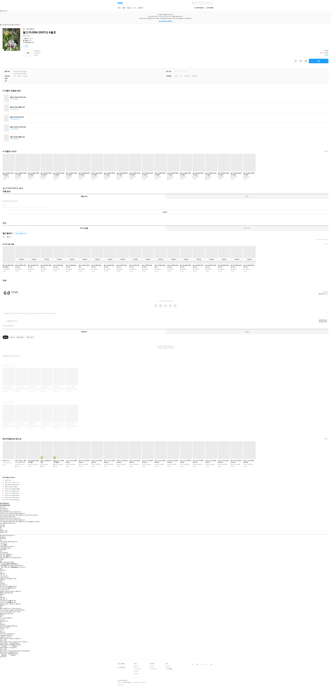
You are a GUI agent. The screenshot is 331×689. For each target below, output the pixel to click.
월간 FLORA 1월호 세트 (160, 266)
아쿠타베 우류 (7, 462)
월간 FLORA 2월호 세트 (147, 266)
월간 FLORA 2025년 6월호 (185, 174)
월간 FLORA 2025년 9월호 (147, 174)
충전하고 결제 (3, 592)
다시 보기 (8, 637)
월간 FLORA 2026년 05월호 (46, 174)
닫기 (4, 619)
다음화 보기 (3, 637)
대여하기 (2, 627)
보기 (1, 619)
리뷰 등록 (322, 321)
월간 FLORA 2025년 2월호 (236, 174)
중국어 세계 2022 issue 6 (122, 461)
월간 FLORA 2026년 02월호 (84, 174)
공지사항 (122, 667)
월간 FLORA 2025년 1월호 (248, 174)
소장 (318, 61)
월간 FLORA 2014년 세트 (236, 266)
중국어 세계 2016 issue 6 (198, 461)
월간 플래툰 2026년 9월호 (33, 461)
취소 (1, 527)
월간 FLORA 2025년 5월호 (198, 174)
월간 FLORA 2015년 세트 (223, 266)
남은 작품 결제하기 (5, 557)
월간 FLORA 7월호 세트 (84, 266)
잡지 (24, 29)
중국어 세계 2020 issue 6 (147, 461)
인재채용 (168, 668)
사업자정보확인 (142, 682)
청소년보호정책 (134, 682)
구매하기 (7, 627)
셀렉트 (140, 8)
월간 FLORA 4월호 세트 (17, 107)
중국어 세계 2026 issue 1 (71, 461)
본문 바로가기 (3, 11)
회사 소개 (168, 666)
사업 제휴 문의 (153, 668)
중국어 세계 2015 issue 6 (210, 461)
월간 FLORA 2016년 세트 (210, 266)
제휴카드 (136, 666)
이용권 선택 (3, 577)
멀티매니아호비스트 (33, 464)
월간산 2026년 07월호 (46, 461)
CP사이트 (136, 671)
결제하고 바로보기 (5, 591)
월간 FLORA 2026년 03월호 (71, 174)
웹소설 (129, 8)
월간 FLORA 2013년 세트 (248, 266)
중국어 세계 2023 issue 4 (109, 461)
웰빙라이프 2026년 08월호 (58, 461)
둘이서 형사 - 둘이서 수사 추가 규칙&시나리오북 (20, 461)
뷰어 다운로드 (137, 668)
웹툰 (123, 8)
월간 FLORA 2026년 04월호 (58, 174)
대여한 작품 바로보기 (15, 557)
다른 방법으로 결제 (5, 548)
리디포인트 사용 (4, 589)
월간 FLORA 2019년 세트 (172, 266)
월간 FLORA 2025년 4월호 (210, 174)
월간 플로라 (26, 40)
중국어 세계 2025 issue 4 (84, 461)
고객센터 (122, 663)
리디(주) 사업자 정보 (122, 680)
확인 (1, 568)
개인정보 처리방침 (126, 682)
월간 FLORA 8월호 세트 (71, 266)
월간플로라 (7, 177)
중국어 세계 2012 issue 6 (248, 461)
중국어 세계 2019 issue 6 (160, 461)
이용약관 (119, 682)
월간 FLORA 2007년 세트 (18, 97)
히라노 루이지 (19, 464)
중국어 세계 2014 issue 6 (223, 461)
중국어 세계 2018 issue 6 (172, 461)
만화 (119, 8)
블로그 (9, 237)
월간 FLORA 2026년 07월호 (20, 174)
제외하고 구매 (3, 531)
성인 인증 (2, 525)
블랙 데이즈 (6, 460)
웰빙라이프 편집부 (58, 464)
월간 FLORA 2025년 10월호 (134, 174)
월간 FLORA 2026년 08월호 (8, 174)
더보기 (326, 151)
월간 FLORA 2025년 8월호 (160, 174)
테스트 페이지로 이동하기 (165, 21)
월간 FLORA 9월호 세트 (58, 266)
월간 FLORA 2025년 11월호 (122, 174)
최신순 (5, 337)
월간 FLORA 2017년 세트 (198, 266)
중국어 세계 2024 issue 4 (96, 461)
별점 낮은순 (30, 337)
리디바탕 (136, 673)
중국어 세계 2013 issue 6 (236, 461)
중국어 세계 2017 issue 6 (185, 461)
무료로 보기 (3, 578)
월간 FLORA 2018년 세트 (185, 266)
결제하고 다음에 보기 (15, 591)
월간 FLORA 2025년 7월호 (172, 174)
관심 (26, 46)
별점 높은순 (20, 337)
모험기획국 (26, 464)
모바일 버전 (3, 656)
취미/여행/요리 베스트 (8, 477)
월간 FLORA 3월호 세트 (134, 266)
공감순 (12, 337)
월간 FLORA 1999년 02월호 (8, 266)
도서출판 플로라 (27, 42)
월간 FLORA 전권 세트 (17, 117)
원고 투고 (152, 666)
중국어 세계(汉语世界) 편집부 (74, 464)
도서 (134, 8)
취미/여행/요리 (31, 29)
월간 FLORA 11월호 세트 (33, 266)
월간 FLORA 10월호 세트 (46, 266)
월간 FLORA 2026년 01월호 (96, 174)
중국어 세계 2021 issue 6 (134, 461)
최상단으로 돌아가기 (9, 535)
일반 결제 (10, 592)
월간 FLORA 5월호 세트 (109, 266)
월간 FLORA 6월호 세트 (96, 266)
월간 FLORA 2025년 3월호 (223, 174)
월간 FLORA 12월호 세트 (20, 266)
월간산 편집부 (44, 464)
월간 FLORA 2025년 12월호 (109, 174)
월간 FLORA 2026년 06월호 (33, 174)
